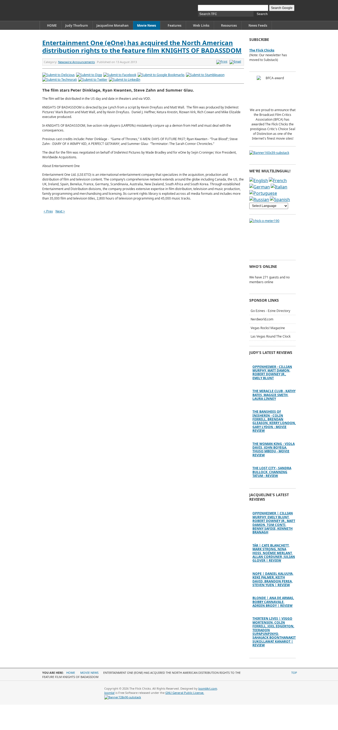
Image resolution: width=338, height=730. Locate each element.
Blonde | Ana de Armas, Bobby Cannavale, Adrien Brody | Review (273, 602)
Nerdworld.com (262, 319)
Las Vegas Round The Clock (270, 336)
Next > (60, 211)
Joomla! (109, 693)
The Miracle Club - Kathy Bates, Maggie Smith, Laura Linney (273, 395)
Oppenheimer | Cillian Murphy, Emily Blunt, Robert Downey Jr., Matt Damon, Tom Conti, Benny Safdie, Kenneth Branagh (273, 522)
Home (70, 673)
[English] (258, 180)
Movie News (89, 673)
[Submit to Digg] (89, 75)
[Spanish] (280, 199)
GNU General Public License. (184, 693)
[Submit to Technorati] (59, 79)
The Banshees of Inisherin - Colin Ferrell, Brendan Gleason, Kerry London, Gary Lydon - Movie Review (274, 421)
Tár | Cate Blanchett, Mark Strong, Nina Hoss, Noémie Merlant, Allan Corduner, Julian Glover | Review (273, 553)
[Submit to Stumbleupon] (205, 75)
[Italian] (279, 187)
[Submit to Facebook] (119, 75)
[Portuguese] (263, 193)
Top (294, 673)
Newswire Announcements (76, 62)
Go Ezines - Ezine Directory (270, 311)
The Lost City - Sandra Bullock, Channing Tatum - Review (271, 472)
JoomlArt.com (207, 688)
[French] (278, 180)
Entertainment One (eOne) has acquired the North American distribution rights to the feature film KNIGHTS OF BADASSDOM (142, 46)
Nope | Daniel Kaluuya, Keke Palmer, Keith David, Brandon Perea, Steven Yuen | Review (272, 579)
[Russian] (259, 199)
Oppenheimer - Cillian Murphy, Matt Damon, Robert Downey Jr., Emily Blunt (272, 372)
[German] (259, 187)
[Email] (235, 61)
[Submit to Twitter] (92, 79)
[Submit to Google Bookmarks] (161, 75)
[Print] (222, 61)
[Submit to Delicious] (58, 75)
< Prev (48, 211)
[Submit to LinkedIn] (124, 79)
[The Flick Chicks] (67, 10)
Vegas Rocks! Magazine (268, 328)
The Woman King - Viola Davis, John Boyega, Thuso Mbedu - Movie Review (273, 449)
